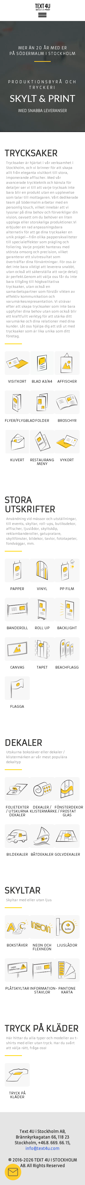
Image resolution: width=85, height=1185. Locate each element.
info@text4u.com (43, 1148)
